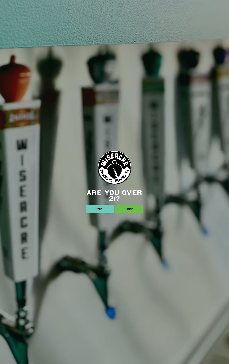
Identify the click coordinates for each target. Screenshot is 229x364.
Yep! (100, 209)
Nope (129, 209)
